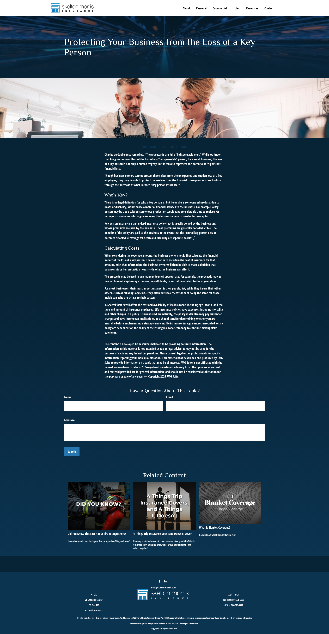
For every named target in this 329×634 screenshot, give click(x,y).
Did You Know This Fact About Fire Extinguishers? (97, 534)
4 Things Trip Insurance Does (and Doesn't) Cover (162, 534)
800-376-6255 (238, 599)
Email (169, 397)
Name (67, 397)
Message (69, 420)
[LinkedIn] (165, 581)
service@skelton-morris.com (163, 587)
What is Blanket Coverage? (214, 527)
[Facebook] (159, 581)
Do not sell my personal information (238, 618)
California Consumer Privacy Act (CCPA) (154, 618)
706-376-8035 (237, 605)
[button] (186, 8)
